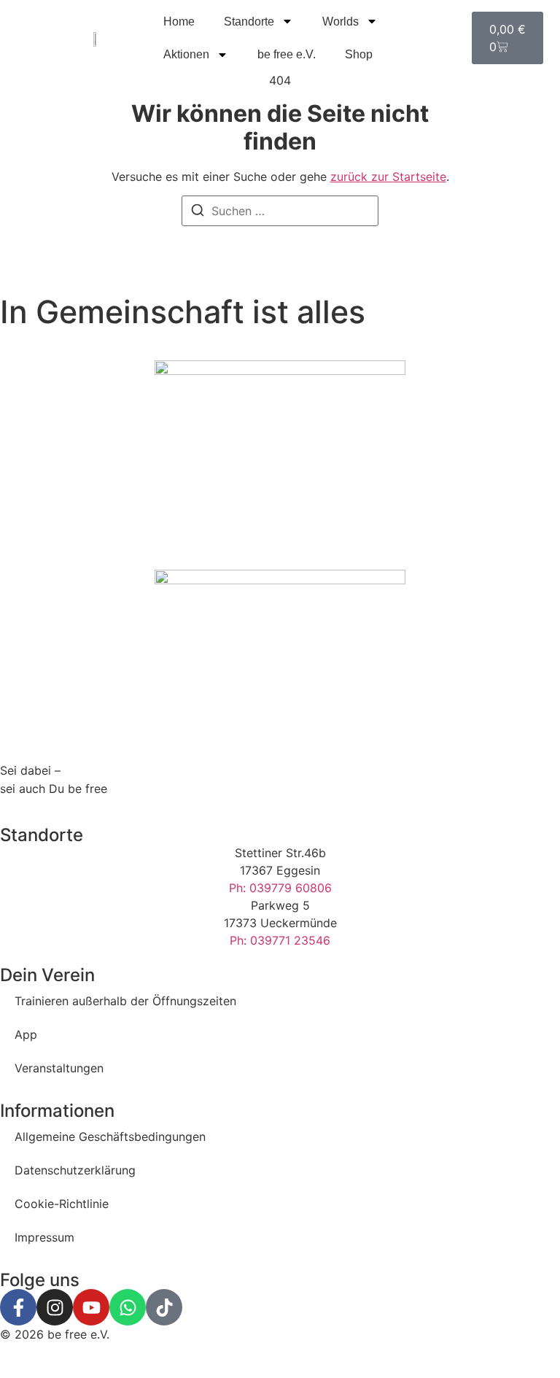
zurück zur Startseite (388, 176)
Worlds (340, 21)
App (26, 1034)
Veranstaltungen (59, 1068)
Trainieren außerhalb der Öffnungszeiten (125, 1001)
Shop (359, 54)
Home (179, 21)
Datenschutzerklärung (75, 1170)
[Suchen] (198, 212)
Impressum (44, 1237)
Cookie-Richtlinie (62, 1203)
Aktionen (186, 54)
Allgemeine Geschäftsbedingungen (110, 1136)
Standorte (249, 21)
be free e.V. (286, 54)
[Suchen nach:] (280, 211)
